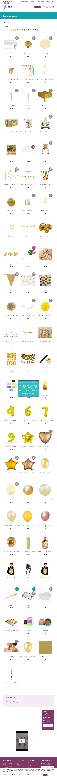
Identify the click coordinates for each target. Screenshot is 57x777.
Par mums (32, 1)
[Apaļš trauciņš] (45, 621)
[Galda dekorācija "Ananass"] (45, 123)
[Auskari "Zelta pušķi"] (11, 647)
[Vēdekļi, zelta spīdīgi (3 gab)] (45, 228)
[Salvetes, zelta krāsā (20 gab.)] (45, 647)
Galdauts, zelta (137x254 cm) (45, 105)
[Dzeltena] (13, 30)
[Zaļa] (33, 30)
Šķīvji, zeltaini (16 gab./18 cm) (28, 53)
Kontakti (48, 1)
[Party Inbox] (7, 7)
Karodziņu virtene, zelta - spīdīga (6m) (11, 289)
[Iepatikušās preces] (44, 7)
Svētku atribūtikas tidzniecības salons (20, 765)
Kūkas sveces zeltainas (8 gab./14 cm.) (11, 184)
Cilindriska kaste (28, 630)
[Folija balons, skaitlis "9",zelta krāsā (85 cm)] (11, 437)
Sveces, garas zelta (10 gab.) (45, 184)
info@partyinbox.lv (6, 2)
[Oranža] (18, 30)
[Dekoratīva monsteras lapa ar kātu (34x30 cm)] (28, 254)
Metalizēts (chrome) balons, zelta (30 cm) (11, 551)
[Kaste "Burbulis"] (11, 385)
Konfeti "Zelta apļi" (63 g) (11, 367)
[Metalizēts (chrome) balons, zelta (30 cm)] (11, 542)
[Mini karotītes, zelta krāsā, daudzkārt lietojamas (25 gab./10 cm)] (11, 595)
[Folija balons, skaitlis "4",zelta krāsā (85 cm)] (11, 411)
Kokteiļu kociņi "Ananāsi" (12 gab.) (28, 79)
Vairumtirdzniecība (6, 763)
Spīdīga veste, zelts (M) (11, 577)
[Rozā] (22, 30)
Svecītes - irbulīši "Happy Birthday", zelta (28, 184)
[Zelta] (15, 30)
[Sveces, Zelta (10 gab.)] (45, 149)
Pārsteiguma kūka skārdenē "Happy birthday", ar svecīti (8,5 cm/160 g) (28, 132)
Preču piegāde (5, 766)
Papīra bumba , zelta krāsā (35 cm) (11, 315)
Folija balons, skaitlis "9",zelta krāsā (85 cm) (11, 446)
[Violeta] (28, 30)
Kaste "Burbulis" (11, 394)
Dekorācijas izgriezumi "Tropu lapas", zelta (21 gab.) (11, 264)
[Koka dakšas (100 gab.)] (28, 96)
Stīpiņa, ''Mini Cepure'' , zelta (28, 577)
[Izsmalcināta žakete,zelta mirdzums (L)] (45, 542)
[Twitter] (17, 702)
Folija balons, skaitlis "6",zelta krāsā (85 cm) (28, 420)
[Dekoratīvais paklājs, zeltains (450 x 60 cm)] (11, 674)
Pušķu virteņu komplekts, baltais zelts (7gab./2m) (45, 290)
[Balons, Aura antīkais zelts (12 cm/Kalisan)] (11, 516)
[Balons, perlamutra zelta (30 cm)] (45, 464)
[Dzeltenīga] (11, 30)
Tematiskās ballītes (10, 13)
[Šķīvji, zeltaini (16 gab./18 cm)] (28, 44)
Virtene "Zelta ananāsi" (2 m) (28, 236)
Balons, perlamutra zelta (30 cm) (45, 472)
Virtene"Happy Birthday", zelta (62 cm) (28, 341)
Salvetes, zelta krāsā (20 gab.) (45, 656)
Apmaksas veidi (5, 767)
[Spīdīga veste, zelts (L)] (45, 569)
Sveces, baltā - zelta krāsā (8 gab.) (28, 210)
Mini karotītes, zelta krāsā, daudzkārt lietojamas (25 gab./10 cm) (11, 605)
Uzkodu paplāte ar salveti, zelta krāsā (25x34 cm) (11, 631)
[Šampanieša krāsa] (7, 30)
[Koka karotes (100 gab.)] (11, 96)
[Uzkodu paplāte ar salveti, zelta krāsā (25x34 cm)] (11, 621)
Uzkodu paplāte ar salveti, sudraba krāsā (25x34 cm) (28, 605)
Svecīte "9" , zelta (11, 236)
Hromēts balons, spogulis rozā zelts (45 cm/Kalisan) (45, 526)
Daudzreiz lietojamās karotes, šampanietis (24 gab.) (45, 80)
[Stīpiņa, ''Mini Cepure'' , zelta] (28, 569)
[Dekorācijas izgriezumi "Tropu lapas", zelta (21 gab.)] (11, 254)
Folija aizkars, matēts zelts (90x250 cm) (45, 341)
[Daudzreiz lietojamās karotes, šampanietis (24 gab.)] (45, 70)
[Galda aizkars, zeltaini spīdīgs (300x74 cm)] (11, 123)
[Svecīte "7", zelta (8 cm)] (45, 201)
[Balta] (5, 30)
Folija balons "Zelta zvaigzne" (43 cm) (11, 472)
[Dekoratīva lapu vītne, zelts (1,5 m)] (45, 254)
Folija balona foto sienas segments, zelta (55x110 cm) (45, 395)
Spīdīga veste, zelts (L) (45, 577)
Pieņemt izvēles (51, 775)
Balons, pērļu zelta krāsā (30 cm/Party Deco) (28, 656)
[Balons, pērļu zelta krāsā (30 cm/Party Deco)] (28, 647)
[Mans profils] (47, 7)
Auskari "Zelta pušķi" (11, 656)
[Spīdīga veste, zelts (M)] (11, 569)
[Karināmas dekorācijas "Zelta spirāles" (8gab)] (28, 280)
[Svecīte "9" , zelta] (11, 228)
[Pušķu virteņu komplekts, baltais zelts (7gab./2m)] (45, 280)
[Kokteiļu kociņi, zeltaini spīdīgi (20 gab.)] (11, 149)
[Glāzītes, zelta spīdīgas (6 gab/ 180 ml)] (11, 70)
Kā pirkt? (4, 764)
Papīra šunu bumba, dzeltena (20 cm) (45, 315)
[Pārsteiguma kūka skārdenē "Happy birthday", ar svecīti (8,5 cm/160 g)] (28, 123)
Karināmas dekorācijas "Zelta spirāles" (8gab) (28, 289)
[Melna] (35, 30)
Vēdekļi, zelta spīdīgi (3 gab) (45, 236)
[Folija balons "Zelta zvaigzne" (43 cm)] (11, 464)
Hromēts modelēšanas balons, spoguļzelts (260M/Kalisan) (28, 552)
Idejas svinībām (25, 1)
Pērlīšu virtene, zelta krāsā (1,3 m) (11, 341)
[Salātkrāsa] (31, 30)
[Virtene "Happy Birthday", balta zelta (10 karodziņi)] (28, 306)
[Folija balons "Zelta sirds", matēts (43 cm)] (45, 437)
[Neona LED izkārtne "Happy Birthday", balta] (28, 149)
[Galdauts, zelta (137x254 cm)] (45, 96)
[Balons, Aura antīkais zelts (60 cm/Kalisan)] (45, 490)
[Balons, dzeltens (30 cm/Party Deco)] (11, 490)
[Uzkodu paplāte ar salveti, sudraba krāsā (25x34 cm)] (28, 595)
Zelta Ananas (27, 13)
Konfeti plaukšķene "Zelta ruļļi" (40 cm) (45, 367)
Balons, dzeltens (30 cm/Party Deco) (11, 499)
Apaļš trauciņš (45, 630)
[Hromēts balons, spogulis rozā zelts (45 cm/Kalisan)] (45, 516)
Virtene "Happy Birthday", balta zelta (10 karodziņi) (28, 316)
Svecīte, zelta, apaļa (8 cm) (11, 210)
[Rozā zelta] (20, 30)
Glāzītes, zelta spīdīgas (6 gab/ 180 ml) (11, 79)
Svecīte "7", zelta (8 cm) (45, 210)
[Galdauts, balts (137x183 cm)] (11, 44)
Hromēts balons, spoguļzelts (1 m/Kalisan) (28, 499)
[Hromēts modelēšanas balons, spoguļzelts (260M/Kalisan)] (28, 542)
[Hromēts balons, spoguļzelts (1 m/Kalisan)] (28, 490)
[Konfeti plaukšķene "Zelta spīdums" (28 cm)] (28, 359)
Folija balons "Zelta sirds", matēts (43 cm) (45, 446)
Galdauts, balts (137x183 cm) (11, 53)
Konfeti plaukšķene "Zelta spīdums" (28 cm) (28, 367)
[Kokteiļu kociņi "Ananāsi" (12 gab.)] (28, 70)
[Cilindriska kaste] (28, 621)
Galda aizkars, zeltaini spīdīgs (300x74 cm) (11, 131)
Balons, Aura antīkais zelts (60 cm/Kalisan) (45, 499)
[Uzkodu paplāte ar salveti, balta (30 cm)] (45, 595)
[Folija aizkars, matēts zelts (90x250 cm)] (45, 332)
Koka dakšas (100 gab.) (28, 105)
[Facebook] (7, 702)
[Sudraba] (9, 30)
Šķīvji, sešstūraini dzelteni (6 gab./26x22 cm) (45, 53)
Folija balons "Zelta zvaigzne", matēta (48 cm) (28, 472)
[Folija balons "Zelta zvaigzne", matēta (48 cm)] (28, 464)
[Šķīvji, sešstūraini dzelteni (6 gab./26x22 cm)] (45, 44)
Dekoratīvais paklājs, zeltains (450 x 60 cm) (11, 682)
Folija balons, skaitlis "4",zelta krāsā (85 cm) (11, 420)
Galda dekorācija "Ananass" (45, 131)
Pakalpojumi (38, 6)
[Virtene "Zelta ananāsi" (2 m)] (28, 228)
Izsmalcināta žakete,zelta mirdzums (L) (45, 551)
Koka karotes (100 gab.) (11, 105)
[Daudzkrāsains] (37, 30)
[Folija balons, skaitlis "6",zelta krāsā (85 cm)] (28, 411)
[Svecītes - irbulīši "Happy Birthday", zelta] (28, 175)
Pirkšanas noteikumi (11, 764)
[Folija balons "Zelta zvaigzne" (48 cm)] (28, 437)
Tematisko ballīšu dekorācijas (19, 13)
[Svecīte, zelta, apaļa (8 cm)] (11, 201)
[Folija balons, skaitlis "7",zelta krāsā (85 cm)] (45, 411)
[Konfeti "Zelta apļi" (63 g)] (11, 359)
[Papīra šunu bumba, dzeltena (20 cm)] (45, 306)
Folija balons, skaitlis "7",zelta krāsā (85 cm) (45, 420)
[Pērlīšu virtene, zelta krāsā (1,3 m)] (11, 332)
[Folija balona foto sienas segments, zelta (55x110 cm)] (45, 385)
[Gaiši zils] (26, 30)
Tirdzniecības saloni (40, 1)
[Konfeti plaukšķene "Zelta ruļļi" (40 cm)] (45, 359)
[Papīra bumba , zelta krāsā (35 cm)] (11, 306)
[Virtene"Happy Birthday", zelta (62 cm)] (28, 332)
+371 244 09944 (6, 3)
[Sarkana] (24, 30)
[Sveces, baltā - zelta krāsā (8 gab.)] (28, 201)
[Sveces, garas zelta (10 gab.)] (45, 175)
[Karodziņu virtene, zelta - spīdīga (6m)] (11, 280)
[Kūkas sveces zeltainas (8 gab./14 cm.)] (11, 175)
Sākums (4, 13)
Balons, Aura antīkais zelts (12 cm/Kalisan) (11, 525)
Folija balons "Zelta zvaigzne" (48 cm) (28, 446)
